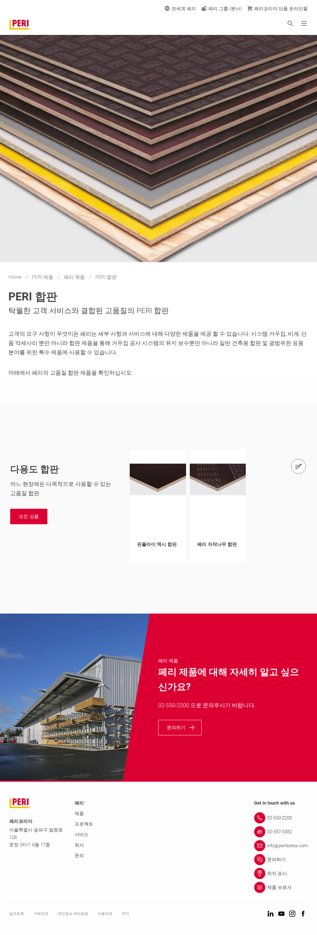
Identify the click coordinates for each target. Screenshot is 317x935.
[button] (28, 516)
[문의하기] (298, 466)
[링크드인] (270, 914)
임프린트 (16, 914)
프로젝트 (84, 824)
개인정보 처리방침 (73, 914)
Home (15, 277)
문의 (79, 855)
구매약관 (40, 914)
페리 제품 (75, 277)
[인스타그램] (292, 914)
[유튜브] (281, 914)
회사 (79, 845)
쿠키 (125, 914)
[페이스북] (303, 914)
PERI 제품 (43, 277)
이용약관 (105, 914)
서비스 (82, 834)
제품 (79, 813)
